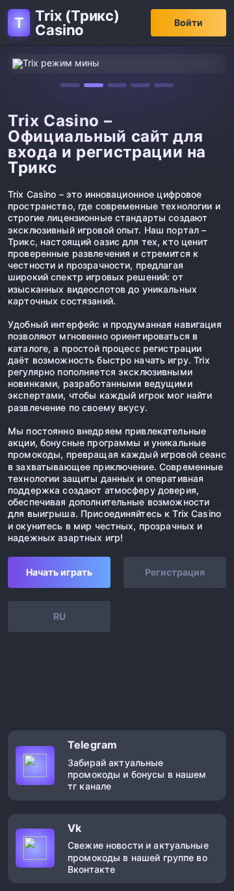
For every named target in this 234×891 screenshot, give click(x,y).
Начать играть (59, 572)
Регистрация (175, 572)
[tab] (70, 85)
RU (59, 616)
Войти (188, 22)
